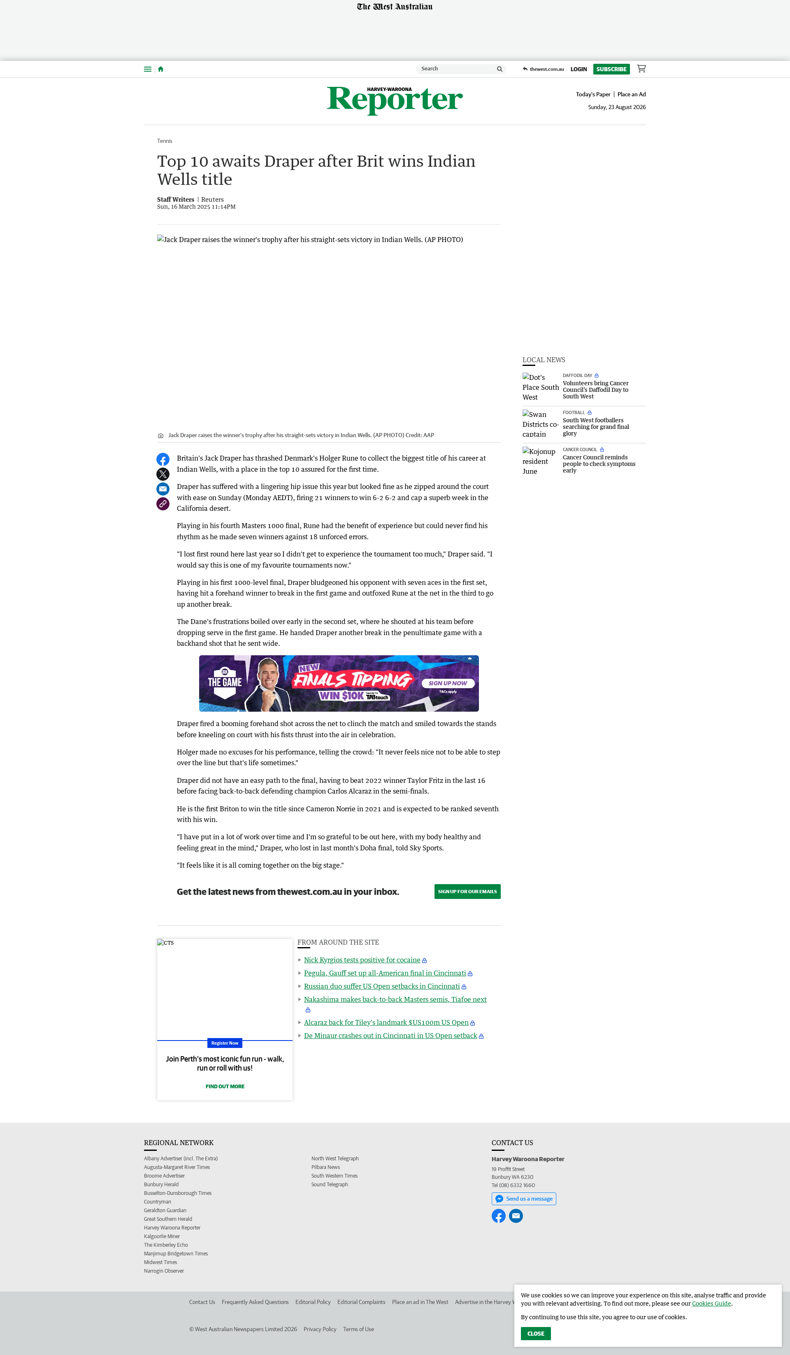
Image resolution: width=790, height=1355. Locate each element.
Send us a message (530, 1198)
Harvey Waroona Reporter (172, 1228)
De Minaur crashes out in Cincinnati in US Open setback (390, 1035)
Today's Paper (593, 94)
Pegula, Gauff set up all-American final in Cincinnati (385, 973)
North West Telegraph (335, 1158)
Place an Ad (632, 94)
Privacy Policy (320, 1329)
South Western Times (334, 1176)
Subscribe (612, 69)
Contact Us (202, 1302)
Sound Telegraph (329, 1184)
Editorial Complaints (361, 1302)
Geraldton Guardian (165, 1210)
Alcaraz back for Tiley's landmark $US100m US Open (386, 1022)
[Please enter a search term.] (500, 69)
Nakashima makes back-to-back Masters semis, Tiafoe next (395, 999)
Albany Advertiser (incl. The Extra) (181, 1158)
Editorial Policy (313, 1302)
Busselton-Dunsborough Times (177, 1193)
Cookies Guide (711, 1303)
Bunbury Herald (161, 1184)
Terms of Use (358, 1329)
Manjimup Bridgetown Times (176, 1253)
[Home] (161, 69)
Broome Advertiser (164, 1176)
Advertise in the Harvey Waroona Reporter (505, 1302)
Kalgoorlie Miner (162, 1236)
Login (579, 69)
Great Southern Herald (168, 1219)
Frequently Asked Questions (255, 1302)
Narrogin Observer (164, 1271)
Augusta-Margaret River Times (177, 1167)
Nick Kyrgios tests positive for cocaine (362, 960)
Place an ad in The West (420, 1302)
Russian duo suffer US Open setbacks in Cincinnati (382, 986)
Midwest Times (160, 1262)
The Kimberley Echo (166, 1245)
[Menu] (147, 69)
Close (535, 1333)
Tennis (164, 140)
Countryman (157, 1202)
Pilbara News (325, 1167)
